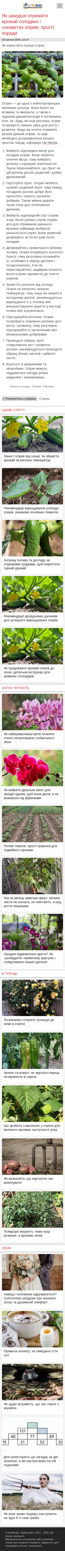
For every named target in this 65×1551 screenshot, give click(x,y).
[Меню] (59, 6)
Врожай (49, 386)
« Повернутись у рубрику (19, 398)
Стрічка (44, 398)
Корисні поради (21, 386)
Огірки (37, 386)
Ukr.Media (49, 143)
